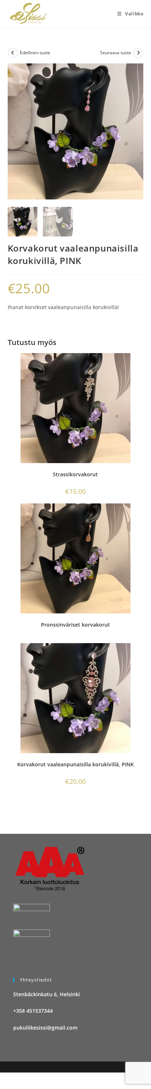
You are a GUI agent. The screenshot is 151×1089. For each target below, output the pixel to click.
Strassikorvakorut (75, 474)
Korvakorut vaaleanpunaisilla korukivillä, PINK (75, 764)
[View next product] (138, 53)
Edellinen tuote (35, 53)
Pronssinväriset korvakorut (75, 624)
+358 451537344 (33, 1010)
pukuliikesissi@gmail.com (45, 1027)
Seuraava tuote (115, 53)
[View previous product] (13, 53)
